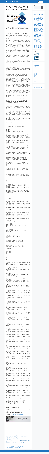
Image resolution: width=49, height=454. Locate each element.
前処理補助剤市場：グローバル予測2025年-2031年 (12, 438)
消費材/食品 (35, 73)
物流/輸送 (35, 75)
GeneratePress (30, 450)
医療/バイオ (35, 72)
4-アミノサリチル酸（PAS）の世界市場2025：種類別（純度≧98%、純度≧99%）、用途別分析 (38, 22)
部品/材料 (35, 81)
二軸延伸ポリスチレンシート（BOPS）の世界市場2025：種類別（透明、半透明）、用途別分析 (38, 28)
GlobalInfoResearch (36, 65)
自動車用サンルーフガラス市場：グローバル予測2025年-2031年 (13, 447)
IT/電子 (35, 66)
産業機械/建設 (35, 77)
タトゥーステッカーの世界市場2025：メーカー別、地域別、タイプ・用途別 (15, 446)
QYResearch (35, 68)
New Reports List (40, 1)
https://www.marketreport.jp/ (38, 87)
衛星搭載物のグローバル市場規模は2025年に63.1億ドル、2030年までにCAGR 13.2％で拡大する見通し (18, 442)
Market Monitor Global (37, 67)
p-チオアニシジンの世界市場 (9, 439)
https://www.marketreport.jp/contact (18, 414)
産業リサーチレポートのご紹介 (12, 1)
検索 (34, 5)
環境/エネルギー (36, 76)
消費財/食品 (35, 74)
